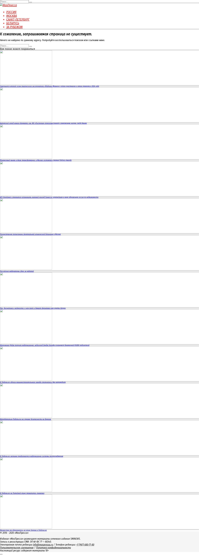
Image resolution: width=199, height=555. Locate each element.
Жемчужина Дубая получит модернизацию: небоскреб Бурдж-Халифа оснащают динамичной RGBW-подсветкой (44, 345)
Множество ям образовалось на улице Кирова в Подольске (23, 530)
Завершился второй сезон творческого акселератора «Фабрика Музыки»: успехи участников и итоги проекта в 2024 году (49, 86)
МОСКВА (11, 16)
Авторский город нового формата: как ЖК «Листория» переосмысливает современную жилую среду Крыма (43, 123)
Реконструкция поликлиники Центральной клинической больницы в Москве (30, 234)
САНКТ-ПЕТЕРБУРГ (17, 19)
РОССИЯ (11, 12)
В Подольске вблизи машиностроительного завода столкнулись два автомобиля (33, 382)
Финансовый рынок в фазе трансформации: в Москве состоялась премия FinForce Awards (36, 160)
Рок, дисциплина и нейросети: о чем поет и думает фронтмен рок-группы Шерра (33, 308)
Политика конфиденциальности (53, 547)
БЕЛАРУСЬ (12, 23)
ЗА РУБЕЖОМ (14, 27)
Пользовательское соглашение (17, 547)
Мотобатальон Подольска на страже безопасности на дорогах (25, 419)
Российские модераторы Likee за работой (17, 271)
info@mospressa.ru (43, 544)
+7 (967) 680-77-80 (85, 544)
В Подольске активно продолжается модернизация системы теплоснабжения (31, 456)
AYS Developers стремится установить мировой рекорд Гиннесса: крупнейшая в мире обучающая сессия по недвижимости (49, 197)
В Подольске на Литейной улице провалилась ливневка (22, 493)
